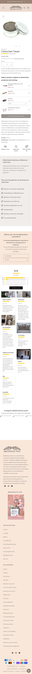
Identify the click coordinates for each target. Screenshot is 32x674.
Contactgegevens (22, 668)
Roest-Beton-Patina (8, 635)
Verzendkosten (7, 540)
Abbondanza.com (14, 666)
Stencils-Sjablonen (8, 602)
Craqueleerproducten (9, 616)
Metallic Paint (6, 594)
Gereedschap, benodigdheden (11, 646)
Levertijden (17, 671)
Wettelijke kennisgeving (12, 668)
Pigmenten (6, 627)
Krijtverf (5, 572)
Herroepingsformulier (9, 551)
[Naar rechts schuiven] (19, 46)
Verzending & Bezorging (9, 544)
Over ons (5, 559)
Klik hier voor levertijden (19, 58)
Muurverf (5, 580)
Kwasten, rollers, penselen (10, 642)
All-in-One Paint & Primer (9, 587)
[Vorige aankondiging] (3, 2)
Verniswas (6, 598)
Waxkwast (10, 91)
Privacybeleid (22, 666)
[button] (3, 8)
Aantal (2, 61)
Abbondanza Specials (9, 606)
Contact (5, 529)
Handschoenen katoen (14, 107)
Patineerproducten (8, 624)
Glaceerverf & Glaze (8, 620)
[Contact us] (29, 671)
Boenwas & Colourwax (9, 591)
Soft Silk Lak (6, 576)
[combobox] (17, 103)
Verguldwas (6, 638)
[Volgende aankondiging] (29, 2)
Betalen (5, 537)
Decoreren (6, 609)
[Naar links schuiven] (12, 46)
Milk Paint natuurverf (8, 584)
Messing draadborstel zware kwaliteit (15, 84)
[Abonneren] (27, 260)
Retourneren (6, 548)
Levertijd (5, 533)
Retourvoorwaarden (25, 671)
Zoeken (5, 569)
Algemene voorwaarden (8, 671)
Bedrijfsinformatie (8, 555)
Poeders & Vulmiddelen (9, 631)
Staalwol (10, 98)
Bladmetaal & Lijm (8, 613)
